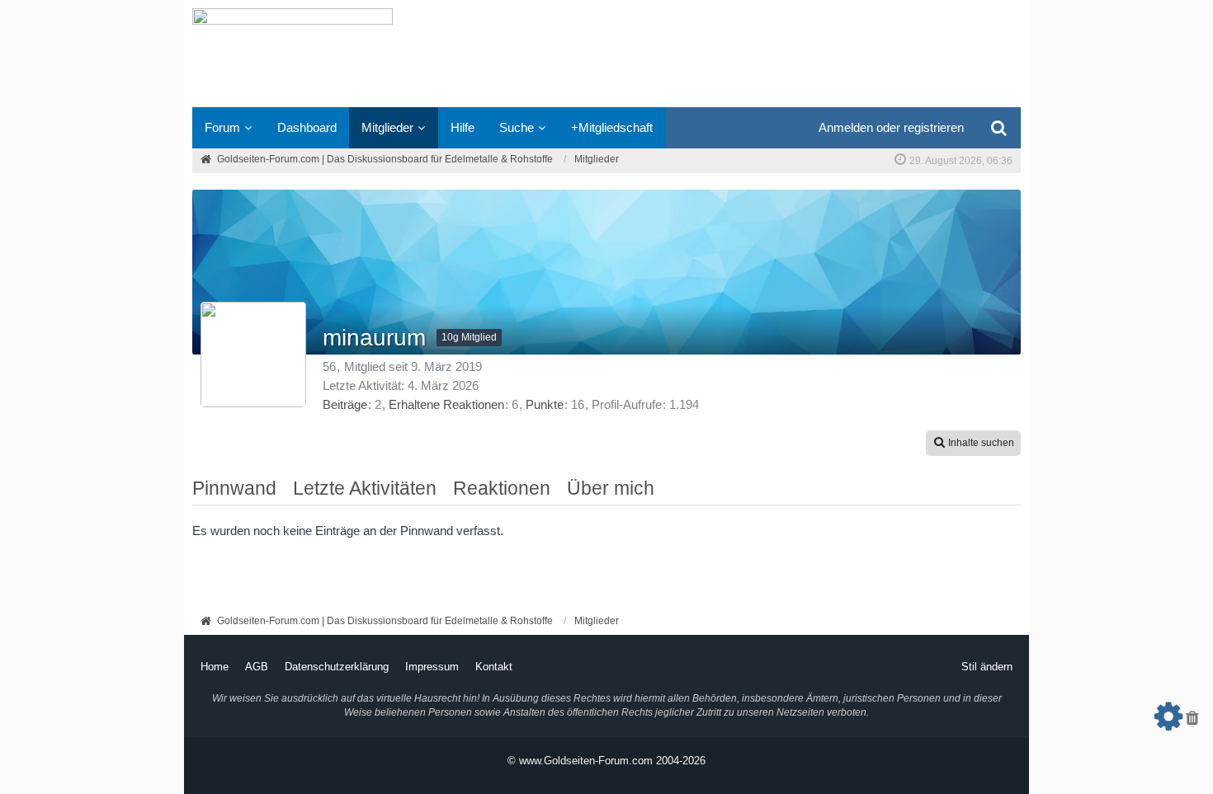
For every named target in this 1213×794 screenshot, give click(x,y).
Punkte (545, 404)
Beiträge (345, 404)
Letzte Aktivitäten (365, 488)
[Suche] (998, 127)
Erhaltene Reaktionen (446, 404)
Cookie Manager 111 (1168, 722)
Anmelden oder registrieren (891, 127)
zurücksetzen (1192, 722)
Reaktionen (501, 488)
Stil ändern (986, 666)
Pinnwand (234, 488)
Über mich (610, 488)
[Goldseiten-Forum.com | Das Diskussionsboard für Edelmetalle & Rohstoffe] (606, 53)
